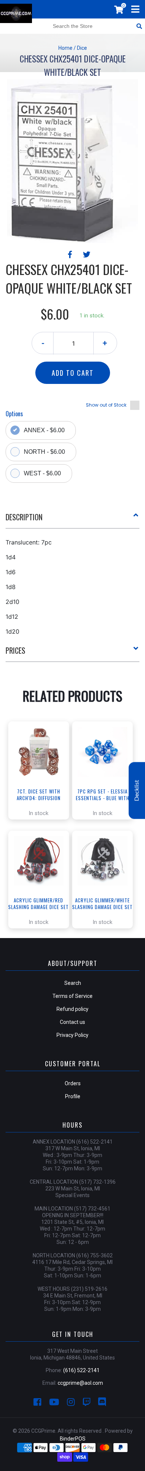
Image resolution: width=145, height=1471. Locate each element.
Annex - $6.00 (44, 430)
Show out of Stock (106, 405)
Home (65, 48)
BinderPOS (73, 1439)
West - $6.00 (42, 473)
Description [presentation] (24, 517)
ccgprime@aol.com (80, 1383)
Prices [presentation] (15, 650)
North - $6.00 (44, 452)
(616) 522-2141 (81, 1370)
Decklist (137, 790)
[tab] (72, 519)
